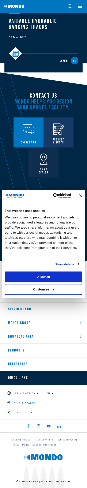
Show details (64, 264)
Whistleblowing (67, 439)
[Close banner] (80, 195)
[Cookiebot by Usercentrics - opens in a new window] (53, 196)
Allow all (43, 277)
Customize (41, 289)
